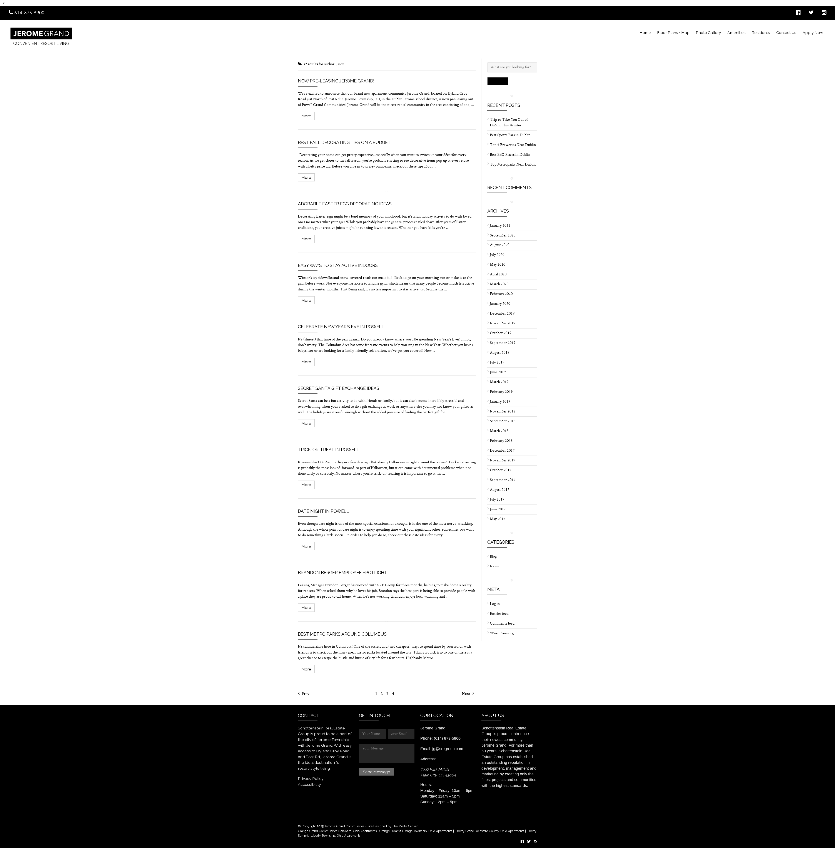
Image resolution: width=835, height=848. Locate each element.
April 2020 (498, 274)
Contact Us (786, 32)
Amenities (736, 32)
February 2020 (501, 294)
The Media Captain (405, 826)
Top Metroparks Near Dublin (513, 165)
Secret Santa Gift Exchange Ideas (338, 388)
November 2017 (502, 460)
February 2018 (501, 441)
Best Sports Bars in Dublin (510, 135)
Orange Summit (390, 831)
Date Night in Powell (323, 511)
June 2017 (498, 509)
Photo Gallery (708, 32)
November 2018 (502, 411)
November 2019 (502, 323)
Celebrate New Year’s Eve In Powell (341, 326)
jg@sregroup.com (447, 749)
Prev (305, 694)
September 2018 (503, 421)
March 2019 (499, 382)
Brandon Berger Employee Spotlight (342, 572)
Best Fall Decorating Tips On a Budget (344, 142)
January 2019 (500, 402)
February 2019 (501, 392)
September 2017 (502, 480)
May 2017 (497, 519)
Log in (495, 604)
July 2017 (497, 500)
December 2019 (502, 314)
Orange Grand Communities (317, 831)
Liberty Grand (464, 831)
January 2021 (500, 226)
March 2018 (499, 431)
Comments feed (502, 624)
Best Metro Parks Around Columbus (342, 634)
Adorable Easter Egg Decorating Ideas (345, 203)
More (306, 116)
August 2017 (499, 490)
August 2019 (499, 353)
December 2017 (502, 451)
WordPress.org (502, 633)
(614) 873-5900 (447, 738)
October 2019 (500, 333)
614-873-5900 (28, 13)
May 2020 (497, 265)
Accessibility (309, 784)
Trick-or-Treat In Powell (328, 449)
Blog (493, 557)
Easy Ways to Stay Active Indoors (338, 265)
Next (466, 694)
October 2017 (500, 470)
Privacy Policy (311, 778)
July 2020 (497, 255)
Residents (761, 32)
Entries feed (499, 614)
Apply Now (813, 32)
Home (645, 32)
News (494, 566)
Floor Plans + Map (673, 32)
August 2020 (499, 245)
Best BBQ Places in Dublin (510, 155)
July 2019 (497, 362)
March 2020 (499, 284)
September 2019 (503, 343)
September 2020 (503, 235)
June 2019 (498, 372)
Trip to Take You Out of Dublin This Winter (509, 122)
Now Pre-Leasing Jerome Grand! (336, 81)
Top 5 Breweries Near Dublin (513, 145)
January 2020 (500, 304)
